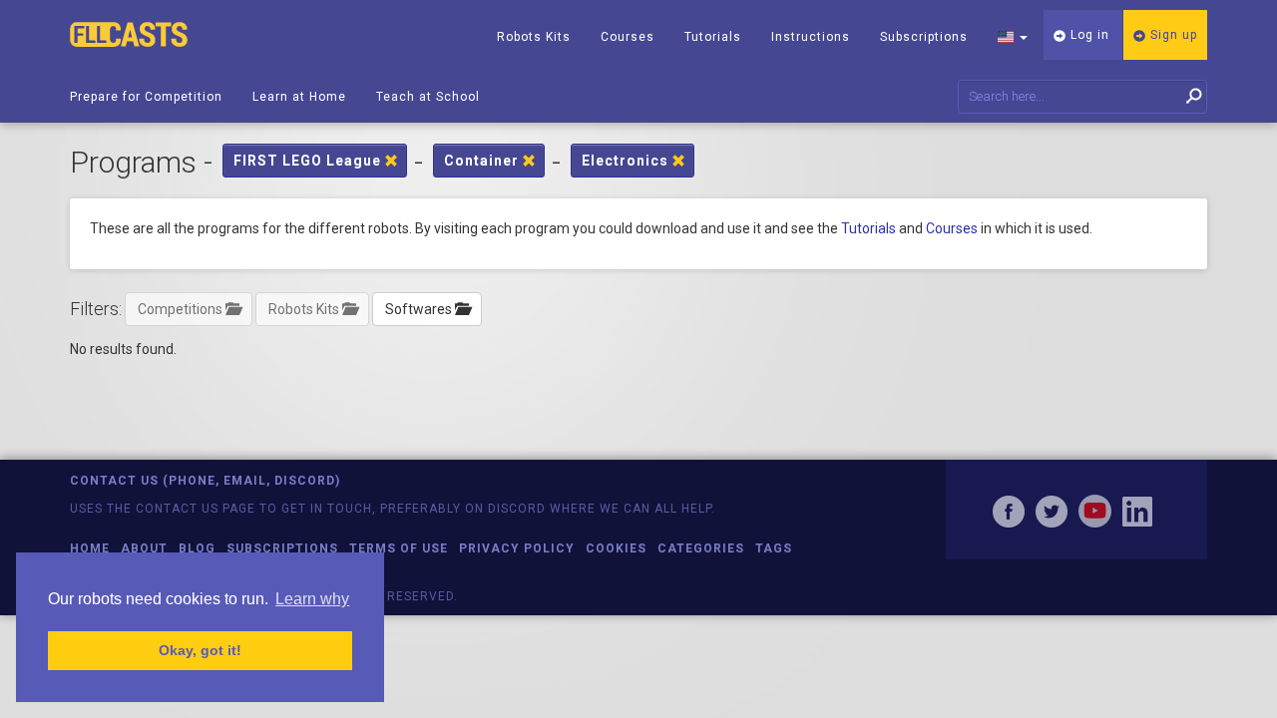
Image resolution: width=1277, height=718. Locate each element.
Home (90, 548)
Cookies (616, 548)
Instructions (810, 37)
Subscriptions (924, 37)
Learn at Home (299, 97)
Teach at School (428, 97)
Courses (627, 37)
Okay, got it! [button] (200, 650)
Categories (700, 548)
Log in (1087, 35)
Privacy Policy (517, 548)
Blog (197, 548)
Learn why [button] (312, 598)
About (144, 548)
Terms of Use (398, 548)
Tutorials (712, 37)
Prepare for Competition (146, 97)
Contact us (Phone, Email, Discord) (205, 481)
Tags (773, 548)
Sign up (1171, 35)
